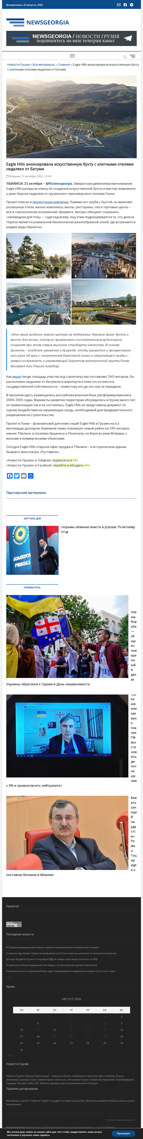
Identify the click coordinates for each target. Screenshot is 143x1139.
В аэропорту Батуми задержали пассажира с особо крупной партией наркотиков (51, 965)
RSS (8, 977)
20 (71, 1036)
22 (104, 1036)
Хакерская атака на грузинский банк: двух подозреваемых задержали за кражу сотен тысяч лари (60, 970)
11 (38, 1029)
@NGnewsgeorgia (59, 183)
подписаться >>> (65, 460)
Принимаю (123, 1133)
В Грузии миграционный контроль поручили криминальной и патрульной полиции (52, 947)
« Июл (9, 1054)
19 (54, 1036)
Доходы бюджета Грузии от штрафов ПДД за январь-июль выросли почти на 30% (51, 959)
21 (87, 1036)
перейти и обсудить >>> (71, 465)
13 (71, 1029)
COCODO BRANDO (105, 1127)
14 (87, 1029)
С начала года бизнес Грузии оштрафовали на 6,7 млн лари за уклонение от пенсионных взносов (61, 953)
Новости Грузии (16, 1127)
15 (104, 1029)
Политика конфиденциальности (120, 1120)
